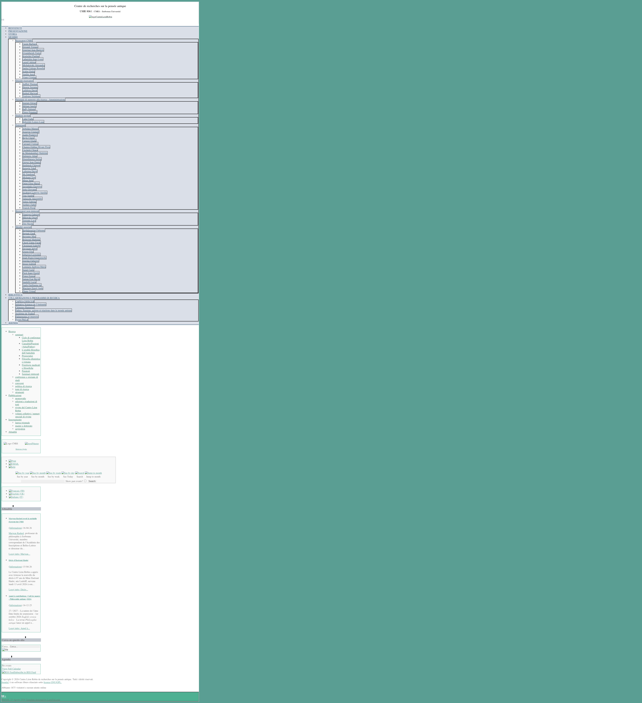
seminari (19, 334)
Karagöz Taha (28, 168)
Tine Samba (28, 195)
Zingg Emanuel (29, 112)
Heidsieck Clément (31, 165)
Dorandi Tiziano (30, 46)
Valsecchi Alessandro (32, 198)
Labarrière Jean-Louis (32, 59)
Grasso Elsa (27, 251)
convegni (19, 383)
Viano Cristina (29, 77)
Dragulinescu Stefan (31, 159)
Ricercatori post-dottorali (27, 211)
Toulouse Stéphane (31, 96)
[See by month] (38, 472)
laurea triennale (22, 422)
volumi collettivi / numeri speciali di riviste (27, 415)
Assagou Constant (30, 131)
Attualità (13, 431)
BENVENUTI (15, 28)
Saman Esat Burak (31, 278)
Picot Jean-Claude (30, 272)
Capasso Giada (29, 140)
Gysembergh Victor (31, 52)
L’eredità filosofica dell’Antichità (30, 351)
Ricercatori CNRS (23, 40)
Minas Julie (27, 180)
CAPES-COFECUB (24, 301)
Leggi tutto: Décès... (18, 589)
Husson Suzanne (30, 87)
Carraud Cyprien (30, 143)
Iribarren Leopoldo (31, 254)
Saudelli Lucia (29, 282)
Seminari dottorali (30, 374)
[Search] (79, 472)
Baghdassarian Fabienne (33, 230)
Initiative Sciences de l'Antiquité (30, 304)
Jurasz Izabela (28, 263)
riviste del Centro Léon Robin (26, 409)
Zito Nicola (27, 223)
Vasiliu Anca (28, 74)
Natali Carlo (28, 269)
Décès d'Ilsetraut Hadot (18, 560)
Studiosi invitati (22, 115)
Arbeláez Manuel (30, 128)
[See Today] (68, 472)
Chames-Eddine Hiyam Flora (36, 147)
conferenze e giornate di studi (26, 378)
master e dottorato (23, 425)
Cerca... (6, 646)
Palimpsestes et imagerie (26, 316)
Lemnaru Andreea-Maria (34, 266)
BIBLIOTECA (15, 294)
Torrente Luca (29, 220)
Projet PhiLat (21, 319)
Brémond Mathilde (31, 239)
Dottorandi (20, 125)
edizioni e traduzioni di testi (26, 403)
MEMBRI (13, 37)
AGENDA (13, 322)
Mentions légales (21, 449)
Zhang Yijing (28, 291)
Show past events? (74, 481)
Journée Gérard (29, 103)
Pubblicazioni (15, 395)
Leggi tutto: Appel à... (19, 628)
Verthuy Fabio (29, 204)
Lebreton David (29, 171)
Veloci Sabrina (29, 201)
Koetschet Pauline (30, 56)
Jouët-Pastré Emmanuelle (34, 257)
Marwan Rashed (16, 533)
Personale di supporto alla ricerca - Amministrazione (40, 99)
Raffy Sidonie (28, 109)
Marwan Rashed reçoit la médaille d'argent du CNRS (23, 520)
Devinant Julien (29, 248)
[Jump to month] (93, 472)
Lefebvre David (29, 90)
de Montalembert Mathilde (34, 153)
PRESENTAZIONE (17, 31)
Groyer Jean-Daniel (31, 162)
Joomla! (5, 682)
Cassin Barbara (29, 43)
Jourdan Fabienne (30, 260)
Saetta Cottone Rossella (33, 68)
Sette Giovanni (29, 189)
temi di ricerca (22, 389)
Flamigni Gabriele (31, 214)
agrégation (20, 428)
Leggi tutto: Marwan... (19, 553)
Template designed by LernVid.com (43, 699)
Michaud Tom (29, 177)
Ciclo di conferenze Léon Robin (31, 339)
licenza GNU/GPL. (53, 682)
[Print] (12, 460)
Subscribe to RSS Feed (25, 672)
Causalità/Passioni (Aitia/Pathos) (30, 345)
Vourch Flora (28, 207)
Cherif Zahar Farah (31, 242)
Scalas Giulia (28, 71)
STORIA (12, 34)
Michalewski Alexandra (33, 65)
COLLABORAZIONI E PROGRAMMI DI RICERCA (34, 297)
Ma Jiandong (28, 174)
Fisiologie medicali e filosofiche (31, 366)
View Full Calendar (11, 668)
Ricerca (12, 331)
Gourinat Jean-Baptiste (33, 49)
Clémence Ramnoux (24, 307)
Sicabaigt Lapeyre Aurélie (34, 192)
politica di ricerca (23, 386)
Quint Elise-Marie (30, 183)
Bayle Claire (28, 137)
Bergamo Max (29, 236)
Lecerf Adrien (29, 62)
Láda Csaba (27, 118)
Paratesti (26, 371)
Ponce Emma (28, 275)
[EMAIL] (14, 463)
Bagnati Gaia (28, 233)
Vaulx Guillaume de (31, 285)
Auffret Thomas (29, 84)
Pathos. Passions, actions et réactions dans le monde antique (43, 310)
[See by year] (22, 472)
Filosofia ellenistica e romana (31, 360)
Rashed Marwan (29, 93)
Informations (16, 527)
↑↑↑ (4, 696)
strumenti (19, 392)
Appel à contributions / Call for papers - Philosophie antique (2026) (24, 597)
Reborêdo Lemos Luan (33, 121)
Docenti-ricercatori (24, 80)
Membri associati (23, 227)
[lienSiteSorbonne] (32, 443)
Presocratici (27, 355)
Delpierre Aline (29, 156)
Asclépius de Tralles (24, 313)
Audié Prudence (29, 134)
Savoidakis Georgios (32, 186)
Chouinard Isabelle (31, 245)
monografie (20, 398)
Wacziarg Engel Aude (32, 288)
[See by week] (53, 472)
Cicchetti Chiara (30, 150)
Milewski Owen (29, 217)
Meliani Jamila (29, 106)
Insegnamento (15, 419)
